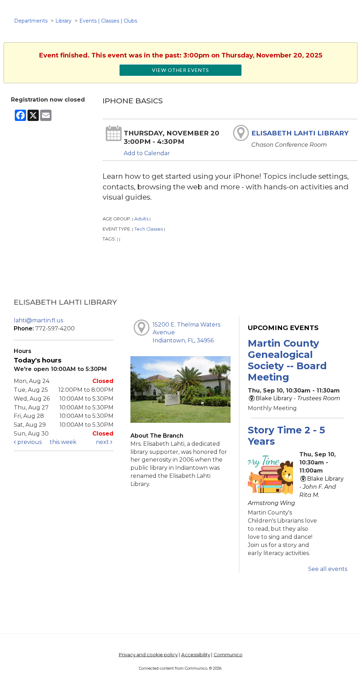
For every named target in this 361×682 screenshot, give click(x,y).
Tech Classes (148, 229)
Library (63, 21)
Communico (228, 654)
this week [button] (63, 442)
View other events (180, 70)
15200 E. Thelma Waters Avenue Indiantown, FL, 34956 (186, 332)
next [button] (103, 442)
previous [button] (29, 442)
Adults (141, 218)
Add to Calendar (147, 153)
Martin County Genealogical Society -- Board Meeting (287, 360)
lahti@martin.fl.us (38, 320)
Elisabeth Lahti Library (300, 133)
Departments (31, 21)
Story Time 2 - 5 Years (286, 435)
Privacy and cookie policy (148, 654)
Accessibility (195, 654)
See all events (327, 569)
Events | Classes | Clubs (108, 21)
